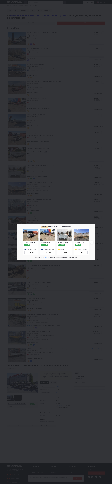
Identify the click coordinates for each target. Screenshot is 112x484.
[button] (91, 242)
